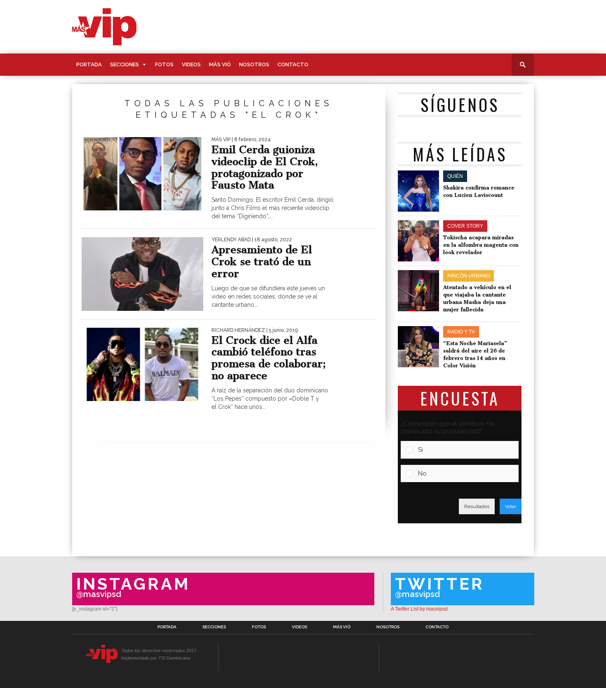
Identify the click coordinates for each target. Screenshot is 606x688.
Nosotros (254, 64)
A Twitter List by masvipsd (419, 609)
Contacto (292, 64)
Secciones (124, 64)
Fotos (164, 64)
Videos (191, 64)
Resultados (476, 506)
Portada (89, 64)
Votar (510, 506)
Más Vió (220, 64)
